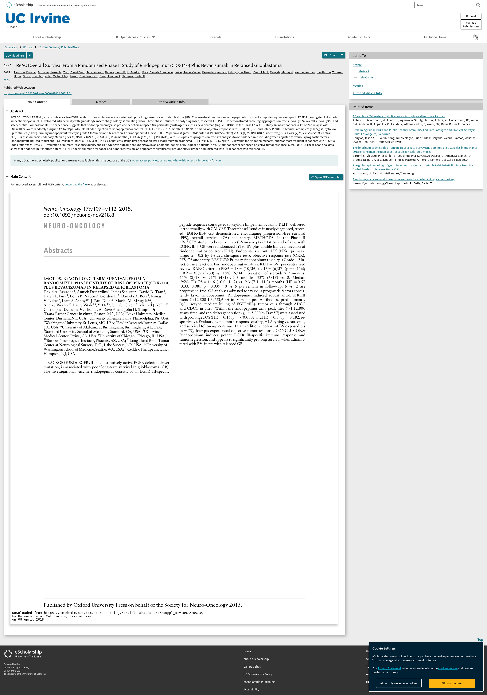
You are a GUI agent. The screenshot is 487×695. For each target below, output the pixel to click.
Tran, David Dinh (73, 72)
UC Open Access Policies (132, 37)
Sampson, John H (133, 76)
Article (357, 65)
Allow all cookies (452, 683)
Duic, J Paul (260, 72)
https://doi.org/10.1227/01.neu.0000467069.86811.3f (38, 93)
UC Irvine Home (435, 37)
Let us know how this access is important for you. (190, 160)
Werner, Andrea (305, 72)
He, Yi (17, 76)
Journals (215, 37)
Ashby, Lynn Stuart (239, 72)
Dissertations (284, 37)
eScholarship (11, 47)
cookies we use (448, 668)
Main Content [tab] (37, 102)
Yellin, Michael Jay (56, 76)
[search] (478, 5)
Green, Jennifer (33, 76)
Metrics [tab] (101, 102)
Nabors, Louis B (115, 72)
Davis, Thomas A (109, 76)
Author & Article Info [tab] (170, 102)
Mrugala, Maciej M (281, 72)
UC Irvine (11, 27)
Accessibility (251, 689)
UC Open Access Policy (258, 674)
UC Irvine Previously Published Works (59, 47)
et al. (7, 80)
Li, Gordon (133, 72)
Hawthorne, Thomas (330, 72)
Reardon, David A (25, 72)
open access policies (145, 160)
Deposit (471, 16)
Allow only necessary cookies (398, 683)
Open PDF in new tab (328, 177)
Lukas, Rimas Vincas (187, 72)
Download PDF (15, 55)
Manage (471, 24)
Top (480, 639)
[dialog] (426, 666)
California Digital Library (16, 667)
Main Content (20, 176)
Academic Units (359, 37)
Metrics (358, 86)
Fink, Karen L (95, 72)
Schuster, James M (49, 72)
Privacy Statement (389, 668)
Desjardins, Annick (214, 72)
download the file (75, 184)
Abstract (16, 111)
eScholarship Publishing (259, 682)
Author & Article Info (367, 93)
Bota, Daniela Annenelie (157, 72)
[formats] (30, 55)
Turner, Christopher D (84, 76)
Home (247, 651)
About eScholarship (47, 37)
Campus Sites (252, 666)
